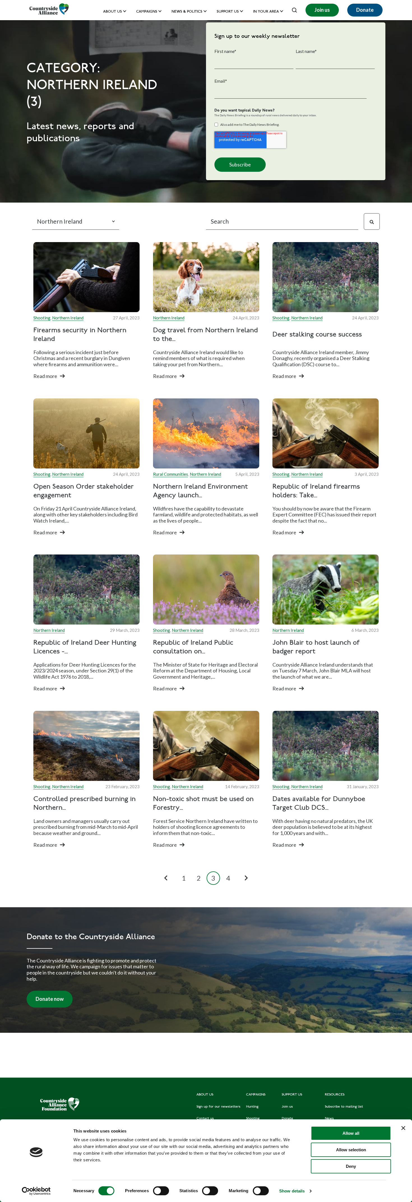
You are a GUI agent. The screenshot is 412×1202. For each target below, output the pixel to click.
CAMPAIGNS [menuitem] (255, 1094)
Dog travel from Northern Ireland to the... (205, 335)
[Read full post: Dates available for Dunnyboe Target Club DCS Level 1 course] (325, 746)
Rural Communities (170, 474)
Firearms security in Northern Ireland (79, 335)
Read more (45, 376)
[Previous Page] (166, 878)
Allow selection (351, 1149)
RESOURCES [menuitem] (334, 1094)
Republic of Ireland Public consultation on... (193, 647)
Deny (351, 1166)
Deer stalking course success (317, 335)
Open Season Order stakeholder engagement (83, 491)
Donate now (50, 999)
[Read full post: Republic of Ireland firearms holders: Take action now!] (325, 433)
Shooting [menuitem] (253, 1118)
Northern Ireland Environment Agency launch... (200, 491)
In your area (266, 12)
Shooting (41, 317)
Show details (292, 1191)
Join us (322, 10)
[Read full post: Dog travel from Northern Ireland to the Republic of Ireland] (206, 277)
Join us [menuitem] (287, 1106)
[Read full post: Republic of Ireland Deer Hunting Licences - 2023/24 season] (86, 589)
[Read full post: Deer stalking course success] (325, 277)
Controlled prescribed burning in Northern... (84, 803)
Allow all (350, 1133)
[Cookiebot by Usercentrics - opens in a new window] (36, 1191)
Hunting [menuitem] (252, 1106)
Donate (365, 10)
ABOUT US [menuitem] (204, 1094)
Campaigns (146, 12)
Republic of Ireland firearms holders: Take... (316, 491)
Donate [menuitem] (287, 1118)
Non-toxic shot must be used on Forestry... (203, 803)
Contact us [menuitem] (205, 1118)
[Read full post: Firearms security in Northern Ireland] (86, 277)
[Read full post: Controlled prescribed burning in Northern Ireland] (86, 746)
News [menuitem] (329, 1118)
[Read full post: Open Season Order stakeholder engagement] (86, 433)
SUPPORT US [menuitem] (292, 1094)
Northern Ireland (68, 317)
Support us (228, 12)
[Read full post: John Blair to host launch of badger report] (325, 589)
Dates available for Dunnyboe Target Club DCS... (318, 803)
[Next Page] (246, 878)
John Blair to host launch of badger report (316, 647)
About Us (112, 12)
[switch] (161, 1190)
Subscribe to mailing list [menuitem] (344, 1106)
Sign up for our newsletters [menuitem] (218, 1106)
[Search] (372, 221)
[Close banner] (403, 1128)
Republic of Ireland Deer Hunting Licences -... (84, 647)
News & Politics (187, 12)
